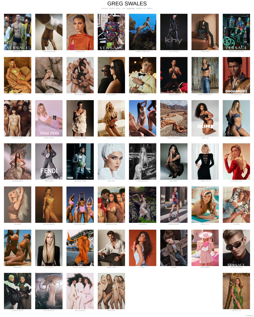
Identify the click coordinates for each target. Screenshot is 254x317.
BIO (144, 8)
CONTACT (150, 8)
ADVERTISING (131, 8)
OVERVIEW (104, 8)
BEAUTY (118, 8)
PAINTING (139, 8)
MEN (123, 8)
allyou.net (251, 315)
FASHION (111, 8)
